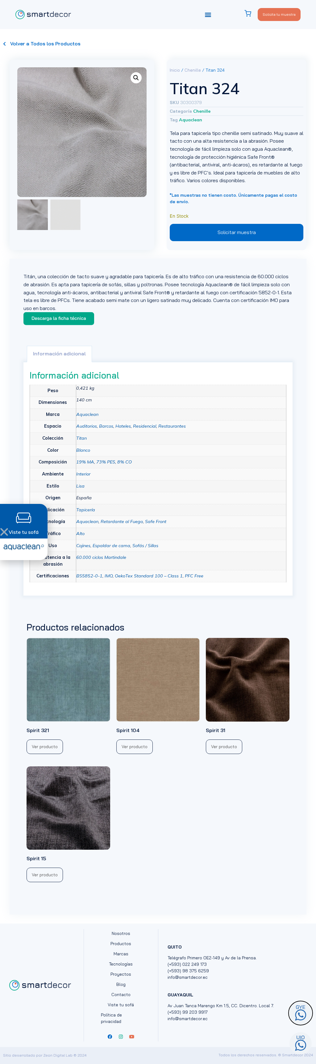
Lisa (80, 486)
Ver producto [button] (224, 746)
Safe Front (155, 521)
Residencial (144, 426)
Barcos (106, 426)
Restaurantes (172, 426)
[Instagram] (121, 1036)
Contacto (121, 994)
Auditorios (86, 426)
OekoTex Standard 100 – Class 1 (149, 576)
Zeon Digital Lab (58, 1055)
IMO (109, 576)
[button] (208, 14)
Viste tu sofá (121, 1004)
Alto (80, 533)
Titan (81, 438)
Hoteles (123, 426)
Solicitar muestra (237, 232)
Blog (121, 984)
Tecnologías (121, 964)
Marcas (121, 954)
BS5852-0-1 (89, 576)
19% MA (85, 462)
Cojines (83, 545)
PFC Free (194, 576)
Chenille (193, 70)
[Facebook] (110, 1036)
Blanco (83, 450)
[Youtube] (131, 1036)
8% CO (124, 462)
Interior (83, 474)
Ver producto (45, 746)
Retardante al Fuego (122, 521)
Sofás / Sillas (145, 545)
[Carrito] (251, 13)
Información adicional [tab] (59, 353)
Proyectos (120, 974)
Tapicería (85, 510)
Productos (120, 943)
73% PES (105, 462)
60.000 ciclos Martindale (101, 557)
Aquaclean (190, 120)
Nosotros (121, 933)
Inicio (175, 70)
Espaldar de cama (111, 545)
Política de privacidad (111, 1018)
